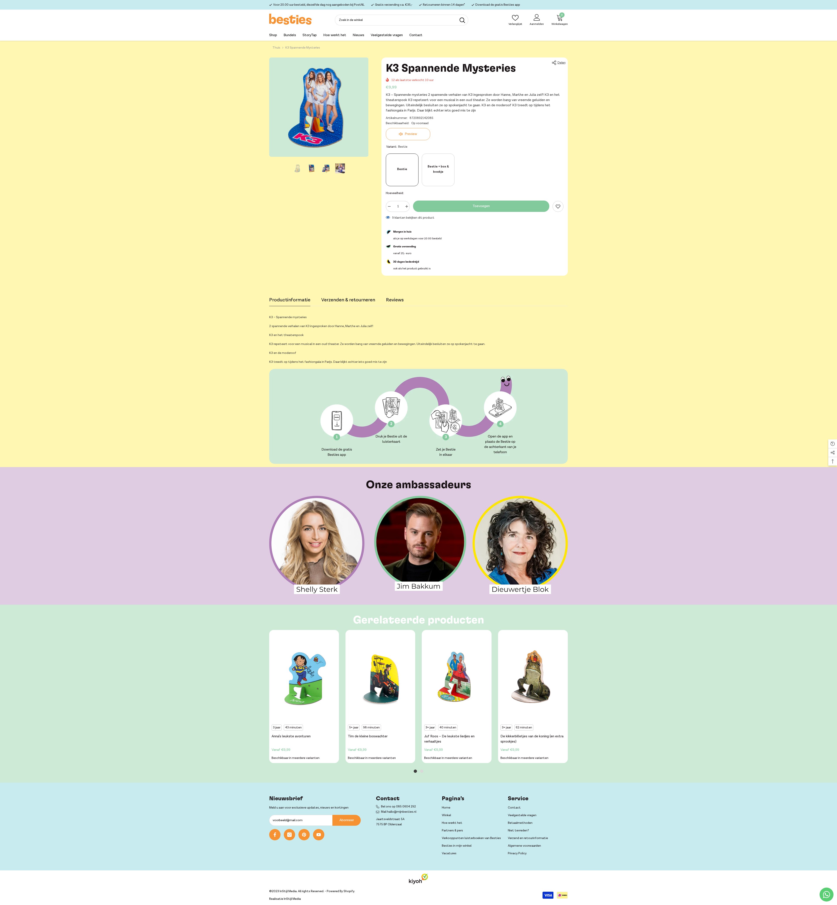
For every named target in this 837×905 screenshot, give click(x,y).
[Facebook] (275, 834)
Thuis (276, 48)
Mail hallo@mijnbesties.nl (398, 812)
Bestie (402, 169)
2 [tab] (421, 771)
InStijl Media (292, 899)
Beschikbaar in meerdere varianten (296, 758)
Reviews (395, 300)
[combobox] (396, 20)
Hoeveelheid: (395, 193)
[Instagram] (289, 834)
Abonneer (346, 820)
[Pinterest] (304, 834)
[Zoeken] (401, 20)
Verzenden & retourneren (348, 300)
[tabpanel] (304, 697)
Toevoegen (481, 206)
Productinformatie (289, 300)
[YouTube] (318, 834)
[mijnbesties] (316, 545)
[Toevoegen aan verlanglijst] (558, 206)
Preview (410, 134)
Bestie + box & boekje (438, 169)
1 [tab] (415, 771)
